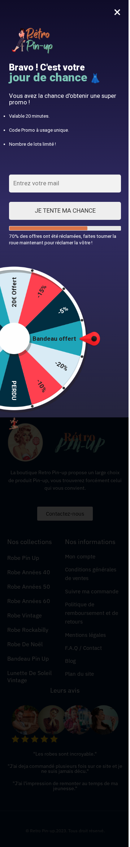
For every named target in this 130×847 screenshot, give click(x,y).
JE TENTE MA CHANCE (65, 210)
